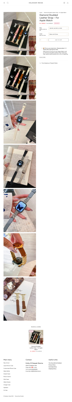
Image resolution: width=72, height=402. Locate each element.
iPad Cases (6, 379)
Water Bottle (7, 371)
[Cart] (67, 3)
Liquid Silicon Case (8, 365)
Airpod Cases (7, 374)
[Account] (64, 3)
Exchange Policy (53, 366)
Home (41, 12)
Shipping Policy (52, 368)
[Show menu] (4, 3)
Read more (43, 57)
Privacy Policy (52, 364)
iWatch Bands (7, 382)
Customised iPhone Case (10, 368)
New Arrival (6, 363)
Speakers (6, 387)
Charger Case (7, 384)
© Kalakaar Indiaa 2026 (9, 396)
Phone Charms (7, 376)
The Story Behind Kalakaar (55, 363)
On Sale (5, 390)
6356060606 (34, 369)
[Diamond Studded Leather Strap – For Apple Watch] (36, 337)
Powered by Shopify (19, 396)
